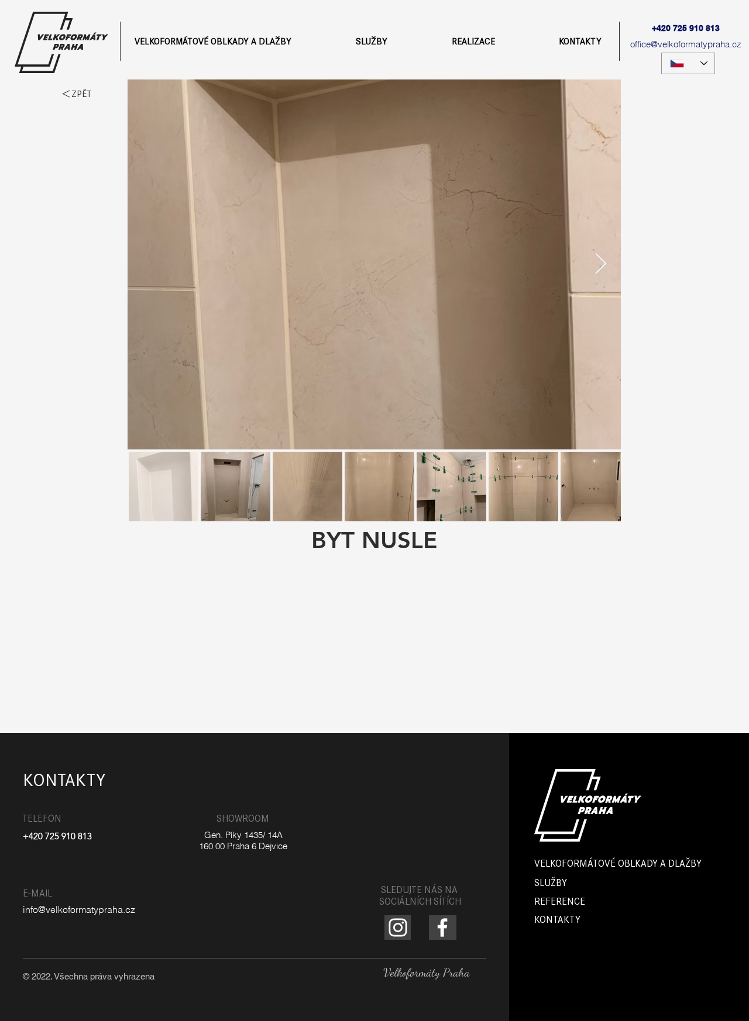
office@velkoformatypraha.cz (685, 44)
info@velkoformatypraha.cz (79, 909)
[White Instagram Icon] (398, 927)
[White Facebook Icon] (442, 927)
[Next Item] (600, 264)
